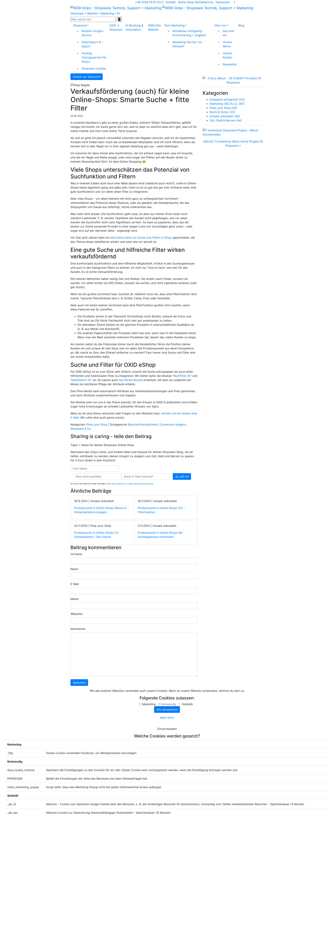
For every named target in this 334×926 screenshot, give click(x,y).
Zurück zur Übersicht (86, 76)
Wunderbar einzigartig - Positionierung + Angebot (189, 33)
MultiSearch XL (81, 380)
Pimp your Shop (96, 424)
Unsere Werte (227, 44)
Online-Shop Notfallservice (195, 2)
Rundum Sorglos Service (92, 33)
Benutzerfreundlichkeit (143, 424)
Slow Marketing (174, 25)
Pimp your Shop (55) (223, 108)
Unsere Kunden (227, 55)
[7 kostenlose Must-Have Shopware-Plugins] (233, 132)
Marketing (149, 704)
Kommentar (77, 629)
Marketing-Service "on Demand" (187, 44)
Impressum (223, 2)
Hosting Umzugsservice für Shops (94, 57)
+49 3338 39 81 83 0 (149, 2)
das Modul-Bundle (131, 380)
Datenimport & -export (92, 44)
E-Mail (74, 584)
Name (74, 569)
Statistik (187, 704)
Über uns (220, 25)
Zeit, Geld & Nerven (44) (226, 120)
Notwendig (169, 704)
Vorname (76, 554)
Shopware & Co (80, 428)
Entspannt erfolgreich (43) (227, 99)
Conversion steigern (173, 424)
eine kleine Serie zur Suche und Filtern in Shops (141, 237)
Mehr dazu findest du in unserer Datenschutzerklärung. (130, 484)
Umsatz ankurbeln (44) (225, 116)
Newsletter (230, 64)
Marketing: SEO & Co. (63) (227, 103)
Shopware (79, 25)
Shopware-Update (94, 68)
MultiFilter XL (181, 376)
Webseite (76, 614)
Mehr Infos (167, 717)
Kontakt (171, 2)
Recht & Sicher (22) (222, 112)
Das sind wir (228, 33)
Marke (74, 599)
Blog (241, 25)
